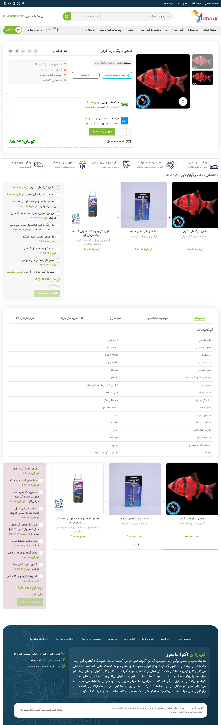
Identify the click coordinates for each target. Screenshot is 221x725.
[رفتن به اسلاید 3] (131, 545)
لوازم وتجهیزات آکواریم (144, 236)
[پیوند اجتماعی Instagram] (14, 3)
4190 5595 (15, 16)
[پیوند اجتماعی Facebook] (23, 3)
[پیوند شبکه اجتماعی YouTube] (9, 3)
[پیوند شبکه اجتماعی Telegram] (10, 51)
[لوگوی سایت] (204, 16)
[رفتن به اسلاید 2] (135, 545)
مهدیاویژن (24, 710)
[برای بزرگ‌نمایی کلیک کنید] (183, 101)
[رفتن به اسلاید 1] (138, 545)
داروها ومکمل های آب (88, 242)
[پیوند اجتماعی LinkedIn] (16, 51)
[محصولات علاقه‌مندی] (48, 29)
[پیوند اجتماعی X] (18, 3)
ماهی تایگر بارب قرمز (195, 231)
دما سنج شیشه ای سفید (143, 231)
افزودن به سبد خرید (102, 131)
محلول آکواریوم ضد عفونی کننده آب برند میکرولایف (92, 233)
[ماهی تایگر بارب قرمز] (195, 205)
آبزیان (119, 63)
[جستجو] (67, 16)
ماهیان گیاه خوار (105, 63)
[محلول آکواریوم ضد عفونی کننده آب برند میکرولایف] (92, 205)
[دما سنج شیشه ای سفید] (144, 205)
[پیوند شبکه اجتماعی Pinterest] (5, 3)
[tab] (199, 318)
